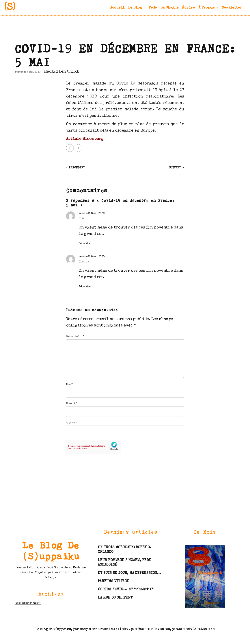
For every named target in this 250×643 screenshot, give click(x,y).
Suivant (175, 167)
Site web (71, 423)
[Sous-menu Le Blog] (144, 8)
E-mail (71, 403)
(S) (10, 8)
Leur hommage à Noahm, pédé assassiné (124, 562)
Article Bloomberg (85, 139)
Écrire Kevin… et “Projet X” (125, 589)
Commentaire (75, 336)
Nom (69, 384)
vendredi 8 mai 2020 (92, 213)
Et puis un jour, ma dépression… (129, 573)
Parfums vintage (113, 581)
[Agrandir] (220, 550)
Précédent (77, 167)
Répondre (85, 243)
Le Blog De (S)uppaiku (51, 550)
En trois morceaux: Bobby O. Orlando (124, 550)
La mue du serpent (115, 598)
